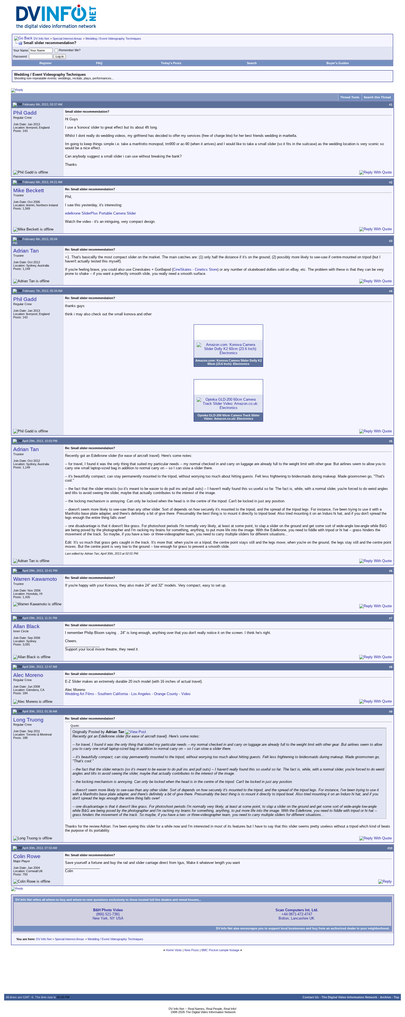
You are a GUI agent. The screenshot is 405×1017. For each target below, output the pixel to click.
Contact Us (311, 997)
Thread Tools (349, 97)
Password (20, 56)
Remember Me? (69, 50)
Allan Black (26, 626)
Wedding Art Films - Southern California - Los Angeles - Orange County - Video (127, 694)
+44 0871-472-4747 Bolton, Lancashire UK (297, 914)
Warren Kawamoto (35, 579)
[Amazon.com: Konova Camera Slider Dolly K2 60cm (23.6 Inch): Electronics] (228, 353)
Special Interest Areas (67, 38)
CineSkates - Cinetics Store (195, 269)
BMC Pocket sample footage (220, 950)
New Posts (191, 950)
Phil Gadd (25, 113)
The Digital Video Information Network (349, 997)
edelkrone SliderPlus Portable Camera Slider (100, 213)
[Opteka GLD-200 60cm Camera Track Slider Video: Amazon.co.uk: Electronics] (228, 408)
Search (252, 63)
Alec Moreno (28, 675)
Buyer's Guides (337, 63)
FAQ (99, 63)
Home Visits (174, 950)
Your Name (20, 50)
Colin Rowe (26, 856)
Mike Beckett (28, 190)
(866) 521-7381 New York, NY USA (108, 914)
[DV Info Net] (56, 28)
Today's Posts (171, 63)
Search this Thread (377, 97)
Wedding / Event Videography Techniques (113, 38)
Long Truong (28, 720)
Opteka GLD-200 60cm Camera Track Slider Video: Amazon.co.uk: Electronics (229, 417)
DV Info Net (41, 38)
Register (45, 63)
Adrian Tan (26, 251)
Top (396, 997)
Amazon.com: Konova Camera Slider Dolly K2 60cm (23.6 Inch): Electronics (228, 362)
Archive (385, 997)
